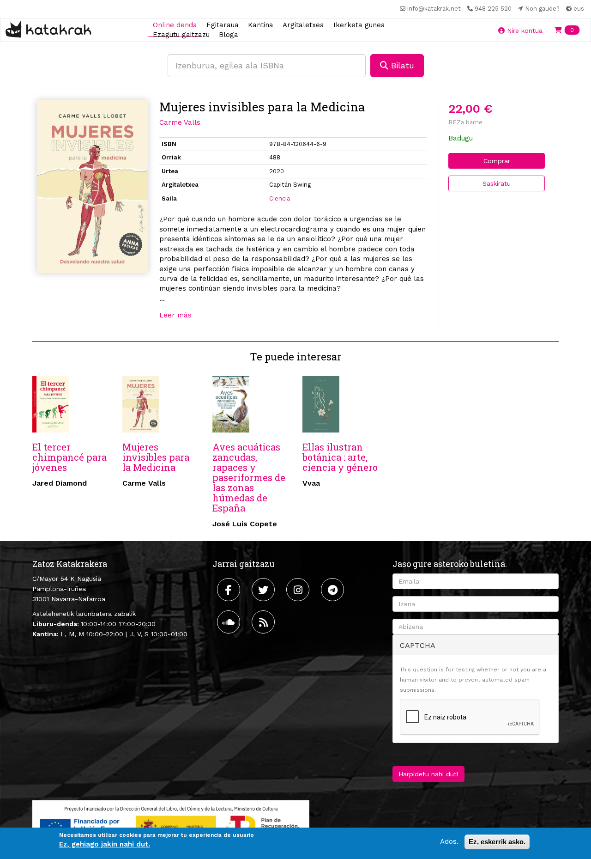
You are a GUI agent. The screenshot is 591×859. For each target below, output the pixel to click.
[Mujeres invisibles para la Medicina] (92, 187)
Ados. (449, 841)
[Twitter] (264, 589)
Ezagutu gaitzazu (181, 34)
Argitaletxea (303, 24)
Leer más (175, 315)
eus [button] (578, 8)
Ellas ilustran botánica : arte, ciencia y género (340, 457)
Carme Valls (179, 122)
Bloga (228, 34)
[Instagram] (299, 589)
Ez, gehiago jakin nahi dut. (104, 845)
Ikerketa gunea (359, 24)
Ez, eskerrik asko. (497, 842)
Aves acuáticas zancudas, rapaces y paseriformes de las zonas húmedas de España (248, 477)
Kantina (260, 24)
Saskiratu (496, 183)
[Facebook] (229, 589)
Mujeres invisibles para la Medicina (155, 457)
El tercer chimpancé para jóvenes (69, 457)
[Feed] (264, 622)
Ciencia (279, 198)
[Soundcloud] (229, 622)
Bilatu (401, 65)
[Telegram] (333, 589)
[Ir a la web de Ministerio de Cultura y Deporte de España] (170, 824)
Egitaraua (222, 24)
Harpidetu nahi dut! (428, 774)
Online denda (175, 24)
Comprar (496, 160)
